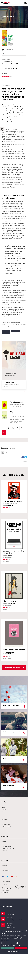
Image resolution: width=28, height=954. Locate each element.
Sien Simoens (14, 68)
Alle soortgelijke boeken (12, 667)
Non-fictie (9, 61)
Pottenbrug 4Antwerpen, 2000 (11, 926)
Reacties (6, 53)
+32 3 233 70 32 (10, 914)
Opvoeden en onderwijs (7, 868)
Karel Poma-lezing (6, 853)
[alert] (14, 941)
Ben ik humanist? (6, 824)
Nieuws (3, 807)
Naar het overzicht (8, 16)
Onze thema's (5, 829)
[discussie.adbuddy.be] (14, 454)
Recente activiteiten (6, 846)
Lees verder (9, 940)
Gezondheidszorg (6, 870)
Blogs (3, 812)
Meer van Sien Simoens (17, 392)
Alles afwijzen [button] (21, 948)
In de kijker (4, 842)
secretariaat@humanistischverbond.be (16, 920)
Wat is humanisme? (6, 827)
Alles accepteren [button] (7, 948)
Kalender (4, 809)
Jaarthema (4, 866)
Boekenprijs (4, 851)
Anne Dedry (8, 59)
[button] (14, 951)
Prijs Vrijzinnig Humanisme (8, 848)
